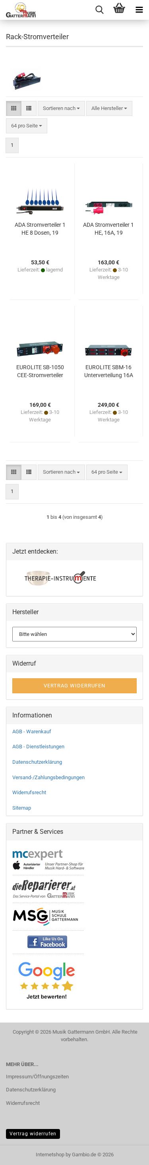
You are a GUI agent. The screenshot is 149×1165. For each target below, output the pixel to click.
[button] (13, 108)
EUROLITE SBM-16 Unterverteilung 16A (108, 371)
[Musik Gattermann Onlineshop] (18, 10)
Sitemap (21, 808)
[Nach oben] (127, 1153)
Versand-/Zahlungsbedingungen (48, 777)
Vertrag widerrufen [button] (74, 686)
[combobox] (61, 108)
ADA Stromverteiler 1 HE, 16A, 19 (108, 229)
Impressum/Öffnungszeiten (37, 1077)
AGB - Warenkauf (31, 731)
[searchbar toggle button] (99, 10)
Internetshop (50, 1154)
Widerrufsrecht (29, 792)
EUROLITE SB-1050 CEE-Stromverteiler (40, 371)
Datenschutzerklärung (37, 762)
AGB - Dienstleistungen (38, 746)
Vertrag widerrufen (33, 1134)
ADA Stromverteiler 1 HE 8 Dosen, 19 (40, 229)
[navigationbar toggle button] (139, 10)
